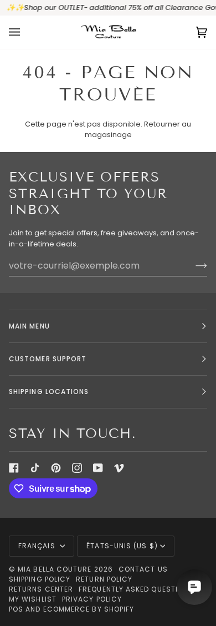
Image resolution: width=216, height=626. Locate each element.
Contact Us (143, 569)
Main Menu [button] (29, 326)
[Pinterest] (56, 468)
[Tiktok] (35, 468)
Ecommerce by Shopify (89, 609)
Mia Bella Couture (54, 569)
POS (16, 609)
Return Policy (104, 579)
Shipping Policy (39, 579)
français (38, 546)
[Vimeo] (119, 468)
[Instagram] (77, 468)
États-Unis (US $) (121, 546)
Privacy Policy (92, 599)
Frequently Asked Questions (136, 589)
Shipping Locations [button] (49, 391)
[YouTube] (98, 468)
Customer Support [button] (47, 359)
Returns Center (41, 589)
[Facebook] (14, 468)
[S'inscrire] (192, 266)
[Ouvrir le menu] (25, 32)
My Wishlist (32, 599)
